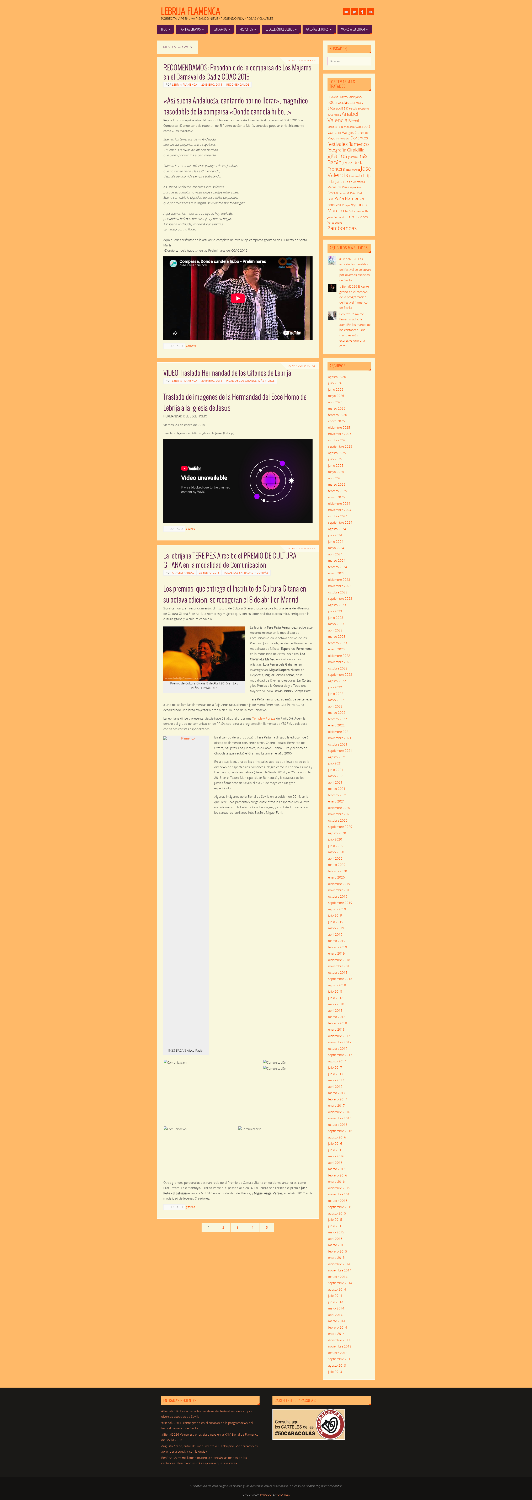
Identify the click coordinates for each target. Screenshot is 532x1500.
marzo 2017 (336, 1093)
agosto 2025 (337, 453)
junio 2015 (335, 1226)
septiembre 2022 (340, 674)
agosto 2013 (337, 1365)
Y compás (261, 573)
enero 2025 (336, 497)
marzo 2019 (336, 941)
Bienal (353, 120)
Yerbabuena (335, 222)
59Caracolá (363, 108)
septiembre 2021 (340, 750)
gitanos (190, 528)
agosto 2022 (337, 681)
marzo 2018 (336, 1017)
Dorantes (359, 138)
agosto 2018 (337, 985)
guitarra (353, 157)
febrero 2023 (337, 643)
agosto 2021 (337, 757)
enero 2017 (336, 1105)
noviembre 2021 (339, 738)
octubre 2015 (337, 1201)
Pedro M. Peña (347, 193)
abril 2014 (335, 1315)
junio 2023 (335, 617)
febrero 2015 (337, 1251)
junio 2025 (335, 465)
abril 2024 (335, 554)
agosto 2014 (337, 1289)
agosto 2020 (337, 833)
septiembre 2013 (340, 1359)
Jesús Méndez (353, 169)
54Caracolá (335, 108)
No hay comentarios (301, 60)
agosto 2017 (337, 1061)
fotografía (337, 150)
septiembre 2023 (340, 598)
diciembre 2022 (339, 655)
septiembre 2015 (340, 1207)
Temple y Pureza (263, 718)
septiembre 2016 (340, 1131)
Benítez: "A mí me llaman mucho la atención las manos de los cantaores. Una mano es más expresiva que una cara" (355, 330)
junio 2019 (335, 922)
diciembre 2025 (339, 427)
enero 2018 (336, 1029)
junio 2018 (335, 998)
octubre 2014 (337, 1277)
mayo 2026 (336, 396)
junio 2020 (335, 846)
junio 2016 (335, 1150)
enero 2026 (336, 421)
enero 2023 (336, 649)
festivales (338, 143)
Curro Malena (343, 138)
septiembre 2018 (340, 979)
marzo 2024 (336, 560)
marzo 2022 (336, 712)
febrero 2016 (337, 1175)
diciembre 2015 (339, 1188)
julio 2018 (335, 991)
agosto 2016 (337, 1137)
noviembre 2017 (339, 1042)
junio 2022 (335, 694)
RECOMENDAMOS (237, 84)
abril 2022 (335, 706)
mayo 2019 (336, 928)
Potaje (346, 205)
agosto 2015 (337, 1213)
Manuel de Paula (338, 187)
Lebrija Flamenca (190, 11)
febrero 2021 (337, 795)
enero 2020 (336, 877)
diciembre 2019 (339, 884)
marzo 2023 (336, 636)
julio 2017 (335, 1067)
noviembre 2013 (339, 1346)
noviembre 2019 (339, 890)
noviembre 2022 (339, 662)
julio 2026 (335, 383)
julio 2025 (335, 459)
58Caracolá (350, 108)
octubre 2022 (337, 668)
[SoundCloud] (370, 11)
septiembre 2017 (340, 1055)
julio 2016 (335, 1143)
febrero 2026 (337, 415)
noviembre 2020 (339, 814)
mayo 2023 (336, 624)
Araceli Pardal (183, 573)
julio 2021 (335, 763)
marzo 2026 (336, 408)
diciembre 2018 (339, 960)
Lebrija (365, 175)
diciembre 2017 (339, 1036)
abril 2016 (335, 1162)
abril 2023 (335, 630)
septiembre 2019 (340, 903)
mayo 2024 (336, 548)
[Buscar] (366, 62)
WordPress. (283, 1494)
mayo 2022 (336, 700)
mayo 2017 (336, 1080)
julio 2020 (335, 839)
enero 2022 (336, 725)
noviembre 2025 (339, 434)
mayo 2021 (336, 776)
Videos (363, 217)
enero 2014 (336, 1333)
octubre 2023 (337, 592)
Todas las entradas (238, 573)
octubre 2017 (337, 1048)
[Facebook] (362, 11)
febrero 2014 (337, 1327)
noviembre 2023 (339, 586)
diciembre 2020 (339, 808)
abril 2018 (335, 1010)
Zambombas (342, 227)
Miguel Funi (355, 187)
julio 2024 (335, 535)
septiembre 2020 (340, 826)
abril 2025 (335, 478)
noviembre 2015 (339, 1194)
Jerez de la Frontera (345, 165)
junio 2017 (335, 1074)
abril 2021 (335, 782)
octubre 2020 (337, 820)
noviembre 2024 (339, 510)
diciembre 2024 (339, 503)
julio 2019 (335, 915)
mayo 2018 (336, 1004)
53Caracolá (356, 103)
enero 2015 (336, 1257)
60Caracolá (334, 115)
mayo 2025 (336, 472)
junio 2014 (335, 1302)
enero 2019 (336, 953)
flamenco (359, 143)
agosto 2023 (337, 605)
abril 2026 (335, 402)
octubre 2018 (337, 972)
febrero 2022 (337, 719)
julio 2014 (335, 1295)
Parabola (266, 1494)
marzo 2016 (336, 1169)
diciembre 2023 (339, 579)
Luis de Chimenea (354, 182)
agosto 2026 (337, 377)
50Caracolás (338, 102)
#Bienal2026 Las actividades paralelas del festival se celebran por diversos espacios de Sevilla (355, 269)
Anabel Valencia (343, 117)
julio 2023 (335, 611)
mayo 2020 (336, 852)
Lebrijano (335, 181)
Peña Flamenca (349, 198)
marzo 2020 (336, 865)
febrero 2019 (337, 947)
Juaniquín (353, 176)
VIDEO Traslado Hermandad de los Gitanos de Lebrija (227, 373)
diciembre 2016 (339, 1112)
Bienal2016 (334, 127)
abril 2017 (335, 1086)
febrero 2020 (337, 871)
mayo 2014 (336, 1308)
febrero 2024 (337, 567)
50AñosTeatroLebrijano (345, 97)
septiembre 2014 (340, 1283)
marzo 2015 (336, 1245)
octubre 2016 (337, 1124)
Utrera (351, 216)
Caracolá (362, 126)
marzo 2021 (336, 788)
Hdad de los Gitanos (241, 381)
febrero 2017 (337, 1099)
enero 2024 (336, 573)
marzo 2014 (336, 1321)
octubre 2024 (337, 516)
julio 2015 (335, 1219)
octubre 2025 (337, 440)
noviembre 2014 (339, 1270)
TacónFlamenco (354, 211)
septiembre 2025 (340, 446)
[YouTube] (346, 11)
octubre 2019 (337, 896)
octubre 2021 (337, 744)
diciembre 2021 (339, 732)
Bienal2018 (348, 127)
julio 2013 (335, 1372)
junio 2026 (335, 389)
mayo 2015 (336, 1232)
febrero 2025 (337, 491)
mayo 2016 (336, 1156)
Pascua (333, 193)
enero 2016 (336, 1181)
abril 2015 (335, 1239)
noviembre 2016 (339, 1118)
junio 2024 (335, 541)
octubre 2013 (337, 1353)
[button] (213, 1062)
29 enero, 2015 (211, 84)
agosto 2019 (337, 909)
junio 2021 (335, 770)
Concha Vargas (341, 132)
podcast (334, 204)
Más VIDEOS (266, 381)
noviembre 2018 (339, 966)
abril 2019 (335, 934)
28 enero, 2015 (209, 573)
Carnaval (191, 346)
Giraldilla (355, 150)
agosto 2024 (337, 529)
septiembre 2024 (340, 522)
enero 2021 (336, 801)
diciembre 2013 (339, 1340)
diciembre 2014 (339, 1264)
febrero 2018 (337, 1023)
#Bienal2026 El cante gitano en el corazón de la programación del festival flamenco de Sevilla (354, 297)
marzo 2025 (336, 484)
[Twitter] (354, 11)
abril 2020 (335, 858)
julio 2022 (335, 687)
